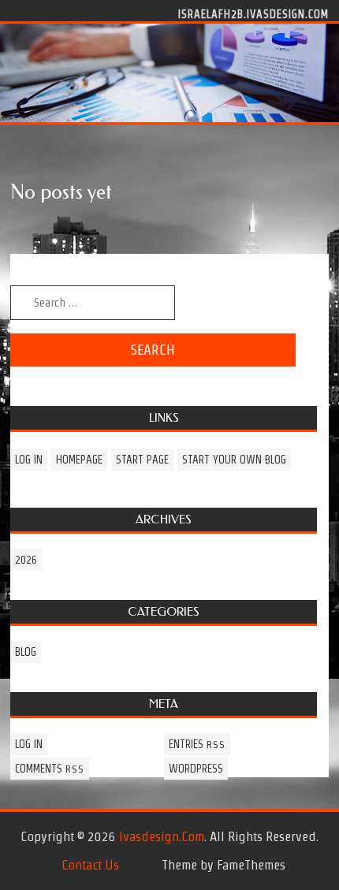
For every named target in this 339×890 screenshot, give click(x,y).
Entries (197, 744)
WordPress (196, 768)
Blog (25, 652)
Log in (29, 459)
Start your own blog (234, 459)
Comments (49, 768)
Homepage (79, 459)
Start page (142, 459)
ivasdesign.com (161, 836)
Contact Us (90, 865)
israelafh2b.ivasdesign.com (253, 13)
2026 (26, 559)
